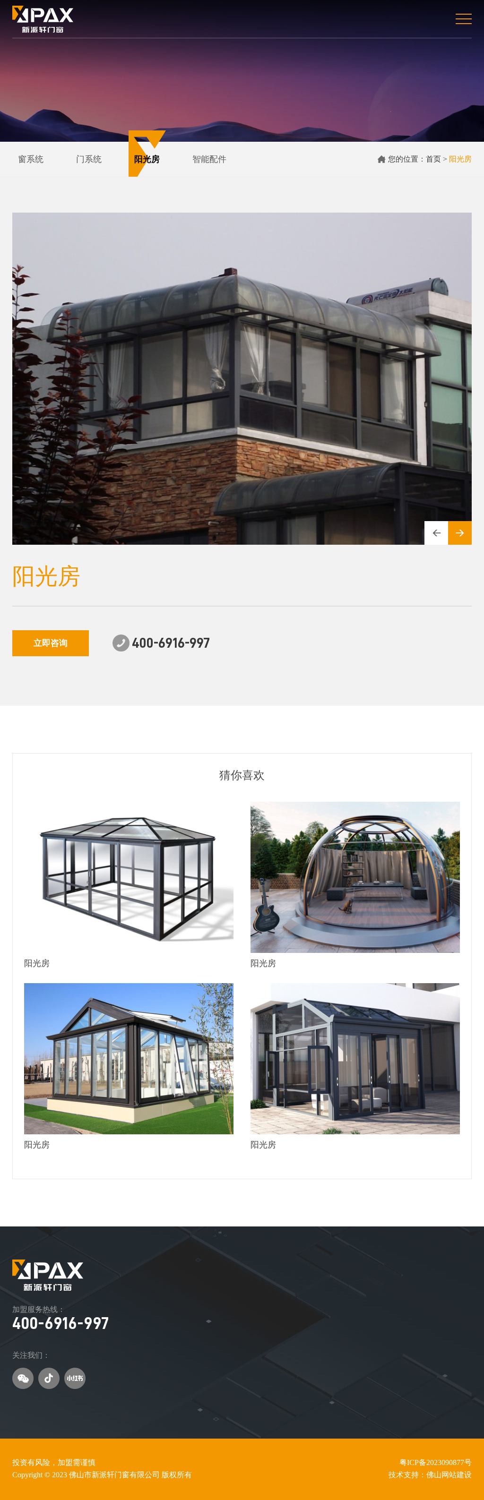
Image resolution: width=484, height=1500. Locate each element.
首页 (433, 159)
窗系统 (30, 159)
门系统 (89, 159)
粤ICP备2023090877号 (435, 1462)
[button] (436, 533)
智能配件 (209, 159)
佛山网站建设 (449, 1475)
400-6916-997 (60, 1323)
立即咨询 (51, 643)
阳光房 (147, 159)
